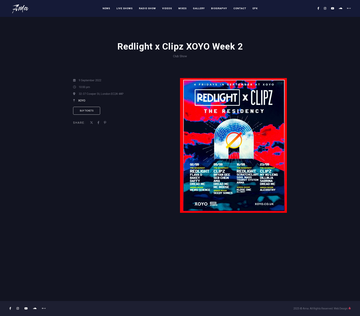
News (106, 8)
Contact (239, 8)
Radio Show (147, 8)
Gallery (199, 8)
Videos (167, 8)
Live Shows (124, 8)
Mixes (182, 8)
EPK (255, 8)
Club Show (180, 56)
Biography (219, 8)
